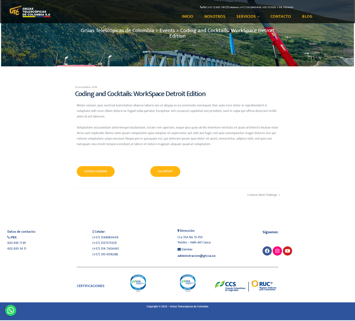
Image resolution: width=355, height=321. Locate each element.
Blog (307, 16)
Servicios (246, 16)
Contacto (281, 16)
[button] (96, 171)
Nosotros (214, 16)
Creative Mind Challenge (229, 195)
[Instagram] (277, 251)
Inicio (187, 16)
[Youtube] (287, 251)
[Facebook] (267, 251)
